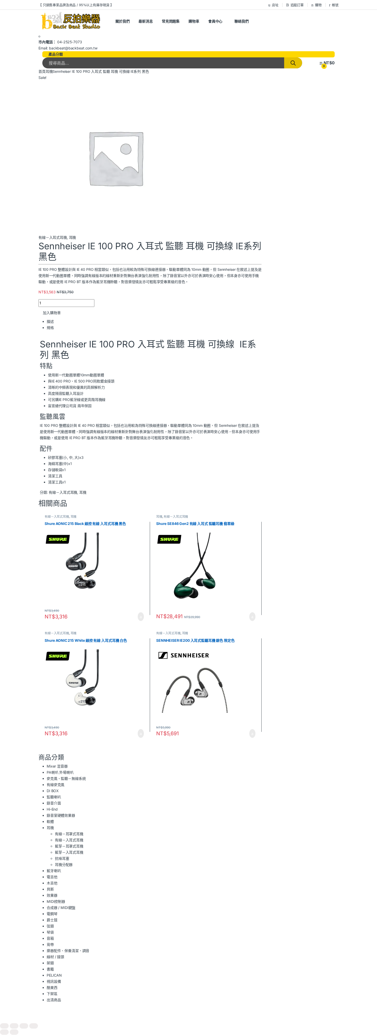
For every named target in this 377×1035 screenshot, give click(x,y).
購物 (318, 5)
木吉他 (52, 883)
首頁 (42, 71)
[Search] (293, 62)
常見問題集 (171, 21)
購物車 (193, 21)
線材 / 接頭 (55, 957)
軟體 (50, 821)
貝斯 (50, 889)
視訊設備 (54, 981)
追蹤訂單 (297, 5)
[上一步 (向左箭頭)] (4, 1032)
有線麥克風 (55, 784)
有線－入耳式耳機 (52, 237)
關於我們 (122, 21)
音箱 (50, 938)
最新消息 (145, 21)
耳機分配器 (64, 864)
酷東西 (52, 987)
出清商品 (54, 1000)
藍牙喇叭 (54, 870)
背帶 (50, 944)
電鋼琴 (52, 914)
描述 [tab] (50, 321)
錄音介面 (54, 803)
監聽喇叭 (54, 797)
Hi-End (52, 809)
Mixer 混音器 (57, 766)
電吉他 (52, 877)
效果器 (52, 895)
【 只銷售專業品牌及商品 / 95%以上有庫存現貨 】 (76, 5)
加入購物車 (52, 312)
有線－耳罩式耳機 (69, 834)
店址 (275, 5)
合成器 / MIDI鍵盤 (61, 907)
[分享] (23, 1026)
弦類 (50, 926)
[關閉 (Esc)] (33, 1026)
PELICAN (54, 975)
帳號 (335, 5)
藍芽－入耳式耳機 (69, 852)
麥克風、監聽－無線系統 (66, 778)
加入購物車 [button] (141, 616)
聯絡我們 (241, 21)
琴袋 (50, 932)
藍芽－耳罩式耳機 (69, 846)
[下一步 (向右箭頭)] (14, 1032)
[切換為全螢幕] (14, 1026)
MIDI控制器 (56, 901)
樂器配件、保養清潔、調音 (68, 950)
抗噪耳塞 (62, 858)
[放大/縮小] (4, 1026)
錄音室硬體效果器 (61, 815)
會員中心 (215, 21)
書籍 (50, 969)
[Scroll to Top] (188, 1020)
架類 (50, 963)
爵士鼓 (52, 920)
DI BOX (53, 791)
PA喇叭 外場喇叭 (60, 772)
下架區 (52, 993)
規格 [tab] (50, 327)
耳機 (49, 71)
